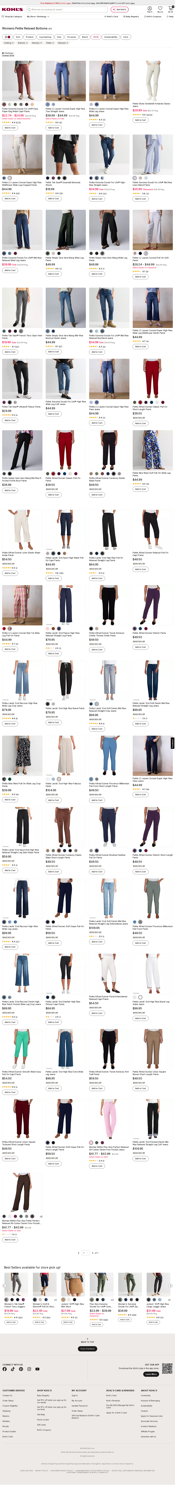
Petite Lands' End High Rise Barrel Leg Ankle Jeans (151, 1003)
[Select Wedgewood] (91, 779)
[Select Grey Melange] (4, 474)
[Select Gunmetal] (27, 1216)
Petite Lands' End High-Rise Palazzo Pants (63, 784)
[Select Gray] (91, 851)
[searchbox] (67, 9)
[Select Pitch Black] (97, 1300)
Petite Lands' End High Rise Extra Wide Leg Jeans (64, 1073)
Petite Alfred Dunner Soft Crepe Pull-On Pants (65, 927)
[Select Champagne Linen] (59, 779)
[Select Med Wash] (53, 104)
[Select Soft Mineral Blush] (48, 629)
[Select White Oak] (10, 104)
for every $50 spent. (115, 3)
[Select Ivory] (157, 402)
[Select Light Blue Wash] (91, 104)
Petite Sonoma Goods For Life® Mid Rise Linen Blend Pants (152, 183)
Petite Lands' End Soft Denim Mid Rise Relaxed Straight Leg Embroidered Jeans (108, 922)
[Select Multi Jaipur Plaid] (10, 629)
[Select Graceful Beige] (40, 1300)
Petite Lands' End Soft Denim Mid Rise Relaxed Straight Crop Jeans (107, 709)
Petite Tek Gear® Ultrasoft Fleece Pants (21, 406)
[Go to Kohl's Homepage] (12, 9)
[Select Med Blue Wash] (4, 178)
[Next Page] (93, 1253)
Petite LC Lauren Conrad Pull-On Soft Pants (151, 259)
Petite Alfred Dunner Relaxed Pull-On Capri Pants (150, 553)
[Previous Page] (79, 1253)
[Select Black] (59, 253)
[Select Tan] (91, 474)
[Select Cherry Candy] (4, 629)
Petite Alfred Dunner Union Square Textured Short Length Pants (18, 1143)
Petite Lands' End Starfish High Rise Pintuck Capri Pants (63, 1003)
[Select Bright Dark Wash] (91, 178)
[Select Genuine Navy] (140, 253)
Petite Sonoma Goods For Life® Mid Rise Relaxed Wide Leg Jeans (22, 259)
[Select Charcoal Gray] (21, 331)
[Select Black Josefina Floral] (4, 779)
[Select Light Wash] (10, 253)
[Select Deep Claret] (102, 1143)
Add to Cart (10, 128)
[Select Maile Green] (15, 104)
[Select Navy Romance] (48, 178)
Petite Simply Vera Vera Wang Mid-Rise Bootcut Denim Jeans (64, 336)
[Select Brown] (102, 474)
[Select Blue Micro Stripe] (135, 178)
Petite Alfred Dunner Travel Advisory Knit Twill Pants (109, 1073)
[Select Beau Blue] (10, 922)
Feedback (173, 743)
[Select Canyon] (48, 331)
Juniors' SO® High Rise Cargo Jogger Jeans (158, 1305)
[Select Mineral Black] (65, 178)
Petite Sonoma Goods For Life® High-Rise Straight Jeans (107, 183)
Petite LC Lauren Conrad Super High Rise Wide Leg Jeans (108, 110)
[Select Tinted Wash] (154, 1300)
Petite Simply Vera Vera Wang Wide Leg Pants (65, 259)
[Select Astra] (53, 331)
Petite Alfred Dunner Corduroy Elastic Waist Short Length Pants (64, 856)
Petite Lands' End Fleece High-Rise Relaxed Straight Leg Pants (63, 634)
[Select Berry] (163, 402)
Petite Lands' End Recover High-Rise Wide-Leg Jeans (20, 927)
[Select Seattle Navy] (103, 1300)
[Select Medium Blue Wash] (97, 402)
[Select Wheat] (97, 629)
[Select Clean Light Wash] (160, 1300)
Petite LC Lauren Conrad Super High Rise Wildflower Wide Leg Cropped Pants (22, 183)
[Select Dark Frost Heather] (15, 402)
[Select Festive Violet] (15, 253)
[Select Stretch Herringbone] (102, 253)
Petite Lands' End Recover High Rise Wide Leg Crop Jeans (19, 704)
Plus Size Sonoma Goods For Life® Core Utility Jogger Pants (100, 1305)
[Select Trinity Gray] (21, 104)
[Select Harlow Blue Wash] (97, 704)
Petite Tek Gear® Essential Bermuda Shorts (63, 183)
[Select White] (48, 553)
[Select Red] (140, 402)
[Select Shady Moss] (10, 779)
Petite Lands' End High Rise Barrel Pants (65, 708)
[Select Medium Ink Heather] (59, 178)
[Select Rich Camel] (65, 553)
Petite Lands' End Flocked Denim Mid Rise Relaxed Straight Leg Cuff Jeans (150, 1143)
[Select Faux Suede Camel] (63, 1300)
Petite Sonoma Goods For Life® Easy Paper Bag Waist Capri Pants (20, 110)
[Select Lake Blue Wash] (10, 997)
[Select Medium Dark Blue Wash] (97, 104)
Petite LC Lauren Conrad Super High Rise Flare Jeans (108, 408)
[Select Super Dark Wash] (4, 253)
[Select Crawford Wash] (91, 704)
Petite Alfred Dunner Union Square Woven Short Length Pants (149, 1073)
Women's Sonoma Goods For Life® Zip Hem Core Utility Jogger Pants (129, 1305)
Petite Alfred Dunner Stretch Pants (149, 633)
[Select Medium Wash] (102, 178)
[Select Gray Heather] (53, 704)
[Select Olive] (135, 402)
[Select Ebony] (91, 629)
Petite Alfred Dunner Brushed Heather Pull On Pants (107, 856)
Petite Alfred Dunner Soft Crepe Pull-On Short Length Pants (65, 1148)
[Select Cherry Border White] (140, 997)
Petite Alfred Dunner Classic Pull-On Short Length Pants (150, 408)
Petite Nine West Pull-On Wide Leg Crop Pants (21, 784)
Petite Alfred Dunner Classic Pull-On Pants (63, 479)
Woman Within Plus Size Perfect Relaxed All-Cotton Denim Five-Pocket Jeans (109, 1148)
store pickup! (83, 3)
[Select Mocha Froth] (140, 178)
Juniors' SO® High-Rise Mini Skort (72, 1305)
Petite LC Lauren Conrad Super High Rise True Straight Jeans (65, 110)
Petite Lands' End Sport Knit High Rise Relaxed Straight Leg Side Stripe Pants (20, 851)
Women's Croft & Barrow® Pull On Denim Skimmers (44, 1305)
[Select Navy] (108, 474)
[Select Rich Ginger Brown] (53, 629)
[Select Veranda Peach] (32, 104)
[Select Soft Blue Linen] (53, 779)
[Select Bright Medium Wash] (102, 331)
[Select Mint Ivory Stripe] (10, 178)
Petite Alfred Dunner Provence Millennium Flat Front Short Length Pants (109, 784)
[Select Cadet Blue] (152, 402)
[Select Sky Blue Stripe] (146, 178)
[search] (29, 9)
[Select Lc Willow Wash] (48, 104)
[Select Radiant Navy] (53, 553)
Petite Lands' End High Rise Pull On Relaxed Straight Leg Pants (106, 559)
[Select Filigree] (131, 1300)
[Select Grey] (119, 474)
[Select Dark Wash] (97, 178)
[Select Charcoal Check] (91, 253)
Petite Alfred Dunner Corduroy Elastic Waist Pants (107, 479)
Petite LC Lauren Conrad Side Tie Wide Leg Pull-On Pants (21, 634)
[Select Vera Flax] (53, 253)
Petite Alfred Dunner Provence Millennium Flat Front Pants (153, 927)
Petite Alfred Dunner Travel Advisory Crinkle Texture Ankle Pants (107, 634)
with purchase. (55, 3)
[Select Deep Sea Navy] (59, 629)
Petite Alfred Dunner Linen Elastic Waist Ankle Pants (21, 553)
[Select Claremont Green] (4, 331)
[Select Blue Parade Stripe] (146, 253)
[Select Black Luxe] (149, 1300)
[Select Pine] (97, 1143)
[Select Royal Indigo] (4, 922)
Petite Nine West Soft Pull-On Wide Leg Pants (152, 474)
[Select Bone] (69, 1300)
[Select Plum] (53, 178)
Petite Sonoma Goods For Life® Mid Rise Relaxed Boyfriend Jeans (108, 336)
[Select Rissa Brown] (4, 104)
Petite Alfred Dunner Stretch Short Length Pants (153, 856)
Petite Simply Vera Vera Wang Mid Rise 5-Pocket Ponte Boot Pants (22, 479)
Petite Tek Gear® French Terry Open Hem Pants (22, 336)
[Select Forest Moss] (91, 553)
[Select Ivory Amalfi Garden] (135, 253)
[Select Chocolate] (32, 1216)
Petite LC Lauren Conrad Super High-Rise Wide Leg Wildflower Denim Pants (152, 331)
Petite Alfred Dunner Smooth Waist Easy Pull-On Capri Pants (21, 1073)
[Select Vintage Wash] (97, 331)
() (18, 122)
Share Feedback (87, 1349)
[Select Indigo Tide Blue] (15, 922)
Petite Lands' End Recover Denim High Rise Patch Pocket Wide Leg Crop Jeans (21, 1003)
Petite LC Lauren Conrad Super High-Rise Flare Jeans (152, 779)
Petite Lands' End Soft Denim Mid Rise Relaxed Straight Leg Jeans (151, 704)
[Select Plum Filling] (23, 1300)
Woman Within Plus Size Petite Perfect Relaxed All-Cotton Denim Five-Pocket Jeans (21, 1222)
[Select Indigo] (97, 851)
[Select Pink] (91, 1143)
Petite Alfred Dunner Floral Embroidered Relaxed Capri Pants (108, 997)
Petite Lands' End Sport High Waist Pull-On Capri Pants (65, 559)
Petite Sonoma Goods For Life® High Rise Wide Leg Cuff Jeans (66, 402)
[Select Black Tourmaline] (48, 253)
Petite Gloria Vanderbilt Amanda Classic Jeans (151, 104)
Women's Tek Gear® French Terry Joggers (14, 1305)
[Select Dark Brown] (27, 104)
